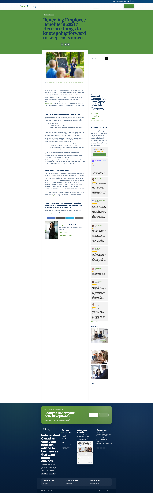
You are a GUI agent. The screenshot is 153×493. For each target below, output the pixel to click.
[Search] (106, 58)
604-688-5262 (64, 232)
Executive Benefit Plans (66, 441)
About (64, 6)
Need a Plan (44, 473)
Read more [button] (80, 445)
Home (57, 6)
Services (70, 6)
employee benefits (50, 195)
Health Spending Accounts (66, 448)
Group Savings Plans (67, 444)
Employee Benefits (48, 14)
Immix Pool (79, 6)
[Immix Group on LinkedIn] (128, 1)
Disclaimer (109, 490)
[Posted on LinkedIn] (91, 458)
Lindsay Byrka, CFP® (64, 225)
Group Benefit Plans (67, 432)
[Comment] (81, 462)
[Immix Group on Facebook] (133, 1)
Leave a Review (94, 321)
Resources (88, 6)
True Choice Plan (66, 438)
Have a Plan (52, 473)
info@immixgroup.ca (101, 441)
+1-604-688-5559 (95, 113)
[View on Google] (93, 179)
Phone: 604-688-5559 (101, 439)
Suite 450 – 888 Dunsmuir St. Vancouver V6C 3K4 (72, 231)
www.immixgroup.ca (65, 237)
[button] (62, 44)
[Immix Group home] (28, 6)
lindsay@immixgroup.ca (66, 235)
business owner (49, 103)
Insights (96, 6)
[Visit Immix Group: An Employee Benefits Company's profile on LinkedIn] (79, 459)
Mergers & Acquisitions (119, 1)
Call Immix (103, 415)
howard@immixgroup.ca (53, 213)
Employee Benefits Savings (66, 435)
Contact (103, 6)
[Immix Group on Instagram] (130, 1)
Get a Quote (128, 6)
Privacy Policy (102, 490)
